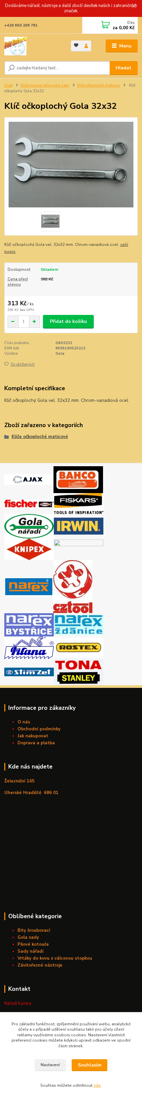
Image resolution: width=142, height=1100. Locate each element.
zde (97, 1085)
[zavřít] (133, 6)
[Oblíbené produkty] (76, 45)
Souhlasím (89, 1065)
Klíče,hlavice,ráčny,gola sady (44, 85)
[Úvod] (32, 46)
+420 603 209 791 (21, 25)
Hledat (123, 68)
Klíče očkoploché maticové (98, 85)
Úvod (8, 85)
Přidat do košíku (68, 321)
